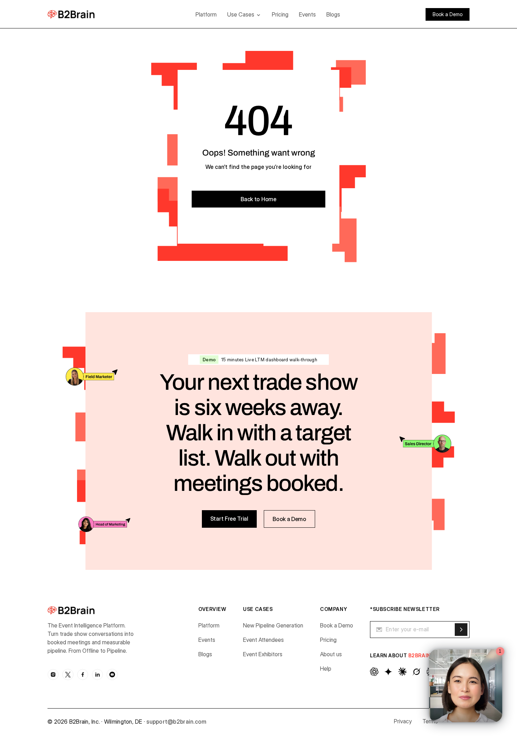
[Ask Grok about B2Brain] (416, 671)
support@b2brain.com (176, 721)
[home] (81, 14)
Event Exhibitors (262, 654)
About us (331, 654)
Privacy (403, 721)
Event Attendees (263, 639)
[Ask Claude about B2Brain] (402, 671)
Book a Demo (336, 625)
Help (325, 668)
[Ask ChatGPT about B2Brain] (374, 671)
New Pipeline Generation (273, 625)
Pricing (280, 14)
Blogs (333, 14)
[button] (244, 14)
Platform (206, 14)
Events (307, 14)
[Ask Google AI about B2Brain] (388, 671)
